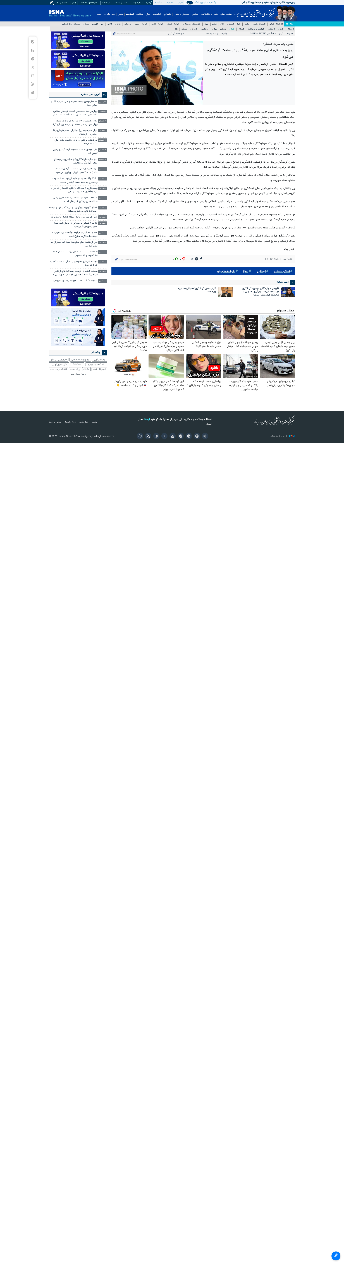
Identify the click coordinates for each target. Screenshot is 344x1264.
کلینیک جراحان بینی (58, 369)
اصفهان (230, 24)
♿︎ (335, 1255)
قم (102, 24)
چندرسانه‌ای (109, 14)
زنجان (118, 24)
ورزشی (139, 14)
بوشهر (214, 24)
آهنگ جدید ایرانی (96, 364)
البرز (238, 24)
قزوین (95, 24)
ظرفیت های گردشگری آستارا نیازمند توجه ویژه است (197, 290)
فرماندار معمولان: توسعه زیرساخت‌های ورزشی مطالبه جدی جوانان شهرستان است (75, 199)
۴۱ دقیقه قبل (102, 150)
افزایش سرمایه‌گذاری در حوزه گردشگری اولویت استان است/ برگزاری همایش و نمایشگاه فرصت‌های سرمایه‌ (260, 292)
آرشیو (149, 3)
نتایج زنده (62, 3)
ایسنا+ (98, 14)
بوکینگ (86, 369)
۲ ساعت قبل (102, 281)
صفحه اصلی (226, 14)
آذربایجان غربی (259, 24)
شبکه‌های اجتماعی (88, 3)
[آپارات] (139, 436)
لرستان (223, 29)
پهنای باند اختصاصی (80, 359)
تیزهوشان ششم (99, 369)
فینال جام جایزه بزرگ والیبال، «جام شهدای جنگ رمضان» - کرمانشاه (74, 132)
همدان (184, 29)
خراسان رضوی (141, 24)
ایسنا (254, 11)
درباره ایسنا (137, 3)
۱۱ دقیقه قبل (102, 102)
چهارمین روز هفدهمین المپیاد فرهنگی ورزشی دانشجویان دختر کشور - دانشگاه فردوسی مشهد (74, 113)
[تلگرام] (180, 436)
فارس (109, 24)
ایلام (222, 24)
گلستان (241, 29)
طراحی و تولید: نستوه (279, 436)
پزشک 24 (77, 364)
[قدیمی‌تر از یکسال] (288, 292)
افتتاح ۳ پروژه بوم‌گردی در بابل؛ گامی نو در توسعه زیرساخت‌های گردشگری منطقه (73, 209)
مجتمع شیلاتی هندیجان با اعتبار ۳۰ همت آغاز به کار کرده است (73, 263)
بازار (74, 3)
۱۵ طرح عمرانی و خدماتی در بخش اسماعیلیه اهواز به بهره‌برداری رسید (75, 225)
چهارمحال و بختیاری (191, 24)
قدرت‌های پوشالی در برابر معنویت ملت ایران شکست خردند (75, 142)
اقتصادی (167, 14)
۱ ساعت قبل (102, 169)
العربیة (170, 3)
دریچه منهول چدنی (78, 374)
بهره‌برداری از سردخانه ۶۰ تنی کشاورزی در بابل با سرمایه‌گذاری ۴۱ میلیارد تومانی (74, 190)
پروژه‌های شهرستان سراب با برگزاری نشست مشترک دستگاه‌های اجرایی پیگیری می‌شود (76, 170)
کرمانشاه (271, 29)
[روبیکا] (204, 436)
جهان (147, 14)
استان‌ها (130, 14)
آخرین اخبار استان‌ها (90, 95)
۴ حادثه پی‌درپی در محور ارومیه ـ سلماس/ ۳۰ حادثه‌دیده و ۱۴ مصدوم (74, 253)
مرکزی (214, 29)
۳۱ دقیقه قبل (102, 131)
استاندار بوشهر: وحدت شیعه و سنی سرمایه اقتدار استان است (74, 103)
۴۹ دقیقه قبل (102, 159)
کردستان (290, 29)
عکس (120, 14)
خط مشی (83, 422)
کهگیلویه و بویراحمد (256, 29)
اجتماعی (157, 14)
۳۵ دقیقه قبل (102, 140)
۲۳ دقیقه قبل (102, 121)
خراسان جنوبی (157, 24)
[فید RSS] (147, 436)
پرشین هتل (75, 369)
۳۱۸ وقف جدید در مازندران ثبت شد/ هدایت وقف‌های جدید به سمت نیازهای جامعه (74, 180)
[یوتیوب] (172, 436)
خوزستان (128, 24)
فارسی (180, 3)
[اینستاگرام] (155, 436)
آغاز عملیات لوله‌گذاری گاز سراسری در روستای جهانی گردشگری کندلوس (75, 161)
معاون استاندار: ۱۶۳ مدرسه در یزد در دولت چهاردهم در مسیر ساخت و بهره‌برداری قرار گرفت (74, 122)
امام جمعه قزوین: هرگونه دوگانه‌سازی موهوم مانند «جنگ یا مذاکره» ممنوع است (73, 234)
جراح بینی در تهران (59, 359)
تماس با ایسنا (122, 3)
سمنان (86, 24)
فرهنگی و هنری (181, 14)
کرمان (280, 29)
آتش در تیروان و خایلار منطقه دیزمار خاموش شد (74, 217)
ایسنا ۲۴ (106, 3)
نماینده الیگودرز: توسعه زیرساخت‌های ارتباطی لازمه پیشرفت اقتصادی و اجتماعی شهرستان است (73, 273)
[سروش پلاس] (188, 436)
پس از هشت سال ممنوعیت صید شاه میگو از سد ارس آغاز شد (74, 244)
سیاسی (195, 14)
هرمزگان (194, 29)
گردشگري (261, 271)
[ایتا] (196, 436)
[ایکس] (164, 436)
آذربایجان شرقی (276, 24)
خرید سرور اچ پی (59, 364)
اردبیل (246, 24)
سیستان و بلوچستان (71, 24)
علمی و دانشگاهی (209, 14)
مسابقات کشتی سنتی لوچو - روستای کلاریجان (75, 281)
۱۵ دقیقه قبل (102, 111)
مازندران (204, 29)
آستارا (245, 271)
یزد (176, 29)
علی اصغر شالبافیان (226, 271)
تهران (206, 24)
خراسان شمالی (173, 24)
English (159, 3)
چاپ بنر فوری (99, 359)
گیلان (232, 29)
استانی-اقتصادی (282, 271)
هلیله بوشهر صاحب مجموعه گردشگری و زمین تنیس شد (75, 151)
